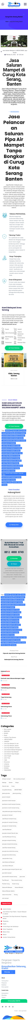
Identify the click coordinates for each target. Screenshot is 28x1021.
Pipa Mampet (5, 880)
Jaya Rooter (23, 1010)
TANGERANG (7, 770)
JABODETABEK (8, 739)
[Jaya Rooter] (13, 1007)
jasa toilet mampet (6, 873)
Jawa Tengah (7, 756)
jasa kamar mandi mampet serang (12, 438)
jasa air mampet (20, 433)
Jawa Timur (7, 758)
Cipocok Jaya (16, 430)
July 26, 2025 (4, 680)
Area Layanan (13, 370)
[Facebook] (10, 1007)
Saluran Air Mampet (7, 887)
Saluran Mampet (19, 887)
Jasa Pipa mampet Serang (10, 463)
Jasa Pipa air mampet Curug (11, 445)
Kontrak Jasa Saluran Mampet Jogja (13, 678)
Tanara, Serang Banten (13, 375)
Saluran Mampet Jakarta (8, 891)
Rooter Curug (17, 482)
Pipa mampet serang (8, 480)
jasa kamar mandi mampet (8, 800)
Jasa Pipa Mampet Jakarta (11, 745)
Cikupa (17, 782)
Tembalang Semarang (8, 688)
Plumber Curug (6, 482)
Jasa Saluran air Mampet (8, 862)
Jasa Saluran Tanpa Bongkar (11, 754)
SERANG (6, 768)
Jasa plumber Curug (8, 471)
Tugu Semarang (6, 697)
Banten (8, 430)
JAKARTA (6, 741)
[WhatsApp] (3, 1007)
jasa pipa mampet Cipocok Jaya (12, 453)
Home (6, 21)
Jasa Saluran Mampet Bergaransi (13, 749)
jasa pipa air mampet (8, 443)
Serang (4, 485)
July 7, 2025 (4, 690)
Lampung (6, 764)
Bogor (5, 735)
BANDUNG (7, 731)
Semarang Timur (6, 716)
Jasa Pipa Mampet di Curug (10, 455)
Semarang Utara (6, 706)
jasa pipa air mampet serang (11, 450)
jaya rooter (22, 876)
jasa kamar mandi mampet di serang (13, 435)
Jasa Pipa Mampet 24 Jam (11, 743)
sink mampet (5, 898)
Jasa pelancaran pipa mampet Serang (13, 440)
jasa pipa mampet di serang (10, 458)
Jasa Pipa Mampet (6, 829)
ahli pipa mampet (6, 779)
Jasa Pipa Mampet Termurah (12, 747)
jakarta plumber (6, 793)
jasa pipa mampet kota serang (11, 460)
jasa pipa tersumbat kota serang (12, 465)
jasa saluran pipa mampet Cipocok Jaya (12, 474)
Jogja (5, 760)
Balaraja (4, 782)
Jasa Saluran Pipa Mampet (11, 752)
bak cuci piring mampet (19, 779)
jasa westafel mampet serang (11, 477)
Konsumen (7, 762)
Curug (23, 430)
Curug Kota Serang (8, 433)
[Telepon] (6, 1007)
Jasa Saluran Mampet (7, 865)
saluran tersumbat (6, 894)
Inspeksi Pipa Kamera (10, 737)
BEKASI (6, 733)
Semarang (6, 766)
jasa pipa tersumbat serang (10, 468)
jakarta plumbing (17, 793)
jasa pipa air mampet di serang (11, 448)
